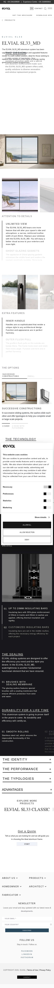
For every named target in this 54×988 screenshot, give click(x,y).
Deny (27, 540)
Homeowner (10, 886)
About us (8, 878)
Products (36, 878)
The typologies (18, 778)
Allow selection (27, 532)
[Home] (6, 8)
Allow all (27, 525)
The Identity (15, 759)
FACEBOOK (27, 951)
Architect (36, 886)
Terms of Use (32, 970)
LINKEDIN (27, 954)
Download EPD (44, 15)
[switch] (47, 494)
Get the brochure (23, 15)
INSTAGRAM (27, 957)
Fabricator (10, 895)
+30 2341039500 (13, 2)
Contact (39, 8)
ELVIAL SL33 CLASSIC (27, 809)
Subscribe (27, 930)
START (27, 844)
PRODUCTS (10, 20)
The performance (20, 769)
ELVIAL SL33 (12, 37)
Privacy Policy (45, 970)
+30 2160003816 (44, 2)
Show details (40, 517)
